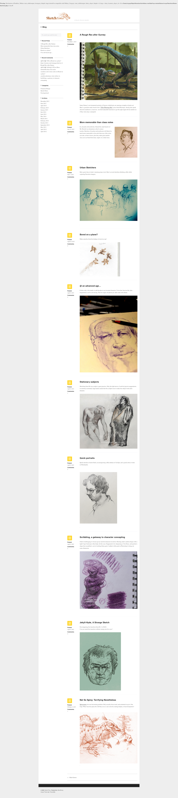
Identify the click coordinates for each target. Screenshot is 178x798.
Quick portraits (87, 457)
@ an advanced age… (90, 285)
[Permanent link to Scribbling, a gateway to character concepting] (69, 538)
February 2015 (45, 108)
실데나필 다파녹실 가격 (48, 67)
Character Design (45, 89)
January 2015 (44, 110)
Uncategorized (45, 93)
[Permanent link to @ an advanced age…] (69, 287)
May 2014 (43, 116)
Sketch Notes (44, 91)
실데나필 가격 (45, 61)
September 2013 (45, 125)
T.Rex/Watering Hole (106, 107)
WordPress (60, 790)
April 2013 (44, 129)
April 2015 (44, 105)
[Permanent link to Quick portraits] (69, 459)
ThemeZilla (52, 792)
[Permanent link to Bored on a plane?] (69, 236)
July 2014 (43, 112)
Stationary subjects (89, 381)
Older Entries (73, 777)
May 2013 (43, 127)
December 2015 (45, 101)
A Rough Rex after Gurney (92, 34)
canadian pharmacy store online (49, 76)
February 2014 (45, 121)
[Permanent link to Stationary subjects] (69, 383)
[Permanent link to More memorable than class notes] (69, 123)
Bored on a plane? (89, 234)
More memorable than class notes (96, 122)
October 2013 (44, 123)
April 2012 (44, 131)
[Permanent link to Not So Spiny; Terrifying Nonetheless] (69, 701)
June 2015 (43, 103)
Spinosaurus (83, 704)
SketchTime (48, 790)
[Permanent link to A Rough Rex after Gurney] (69, 36)
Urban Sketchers (88, 167)
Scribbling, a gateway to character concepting (102, 537)
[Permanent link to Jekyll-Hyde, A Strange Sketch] (69, 624)
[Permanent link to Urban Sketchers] (69, 169)
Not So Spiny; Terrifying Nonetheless (98, 699)
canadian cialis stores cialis (48, 72)
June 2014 (43, 114)
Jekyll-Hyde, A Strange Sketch (94, 622)
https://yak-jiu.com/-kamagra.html (50, 63)
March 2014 (44, 118)
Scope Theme (44, 792)
